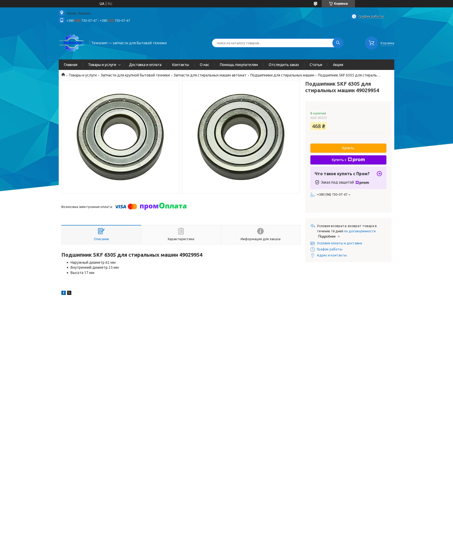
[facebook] (63, 294)
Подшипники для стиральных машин (282, 75)
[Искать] (337, 42)
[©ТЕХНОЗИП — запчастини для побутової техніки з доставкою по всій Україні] (72, 42)
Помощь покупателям (239, 65)
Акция (338, 65)
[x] (69, 294)
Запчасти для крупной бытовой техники (135, 75)
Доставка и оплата (145, 65)
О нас (204, 65)
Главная (70, 65)
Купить (348, 148)
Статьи (316, 65)
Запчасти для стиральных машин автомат (210, 75)
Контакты (180, 65)
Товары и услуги (102, 65)
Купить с (339, 160)
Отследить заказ (284, 65)
